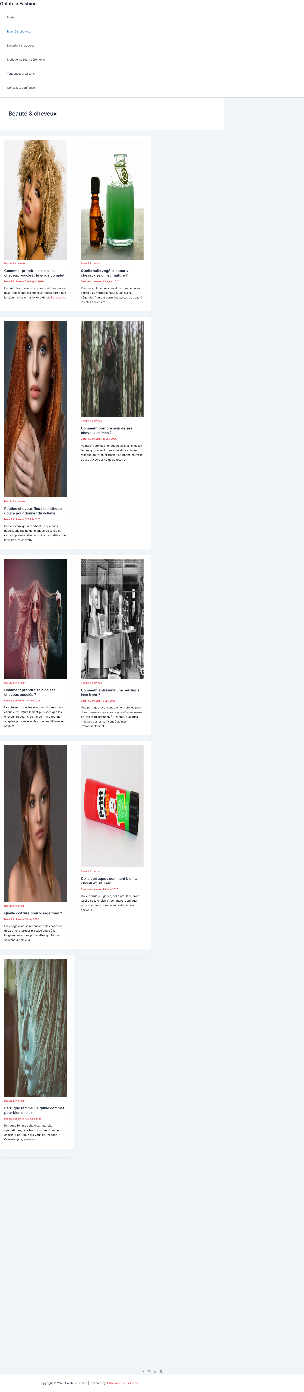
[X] (155, 1371)
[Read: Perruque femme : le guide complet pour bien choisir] (35, 1096)
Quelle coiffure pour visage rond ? (33, 913)
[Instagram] (149, 1371)
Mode (11, 17)
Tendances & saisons (21, 73)
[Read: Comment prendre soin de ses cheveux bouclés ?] (35, 677)
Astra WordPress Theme (123, 1383)
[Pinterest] (161, 1371)
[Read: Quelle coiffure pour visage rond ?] (35, 901)
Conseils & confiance (21, 87)
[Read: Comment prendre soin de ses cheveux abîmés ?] (112, 416)
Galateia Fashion (18, 3)
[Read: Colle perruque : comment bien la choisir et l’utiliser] (112, 866)
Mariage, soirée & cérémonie (26, 59)
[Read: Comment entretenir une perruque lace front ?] (112, 678)
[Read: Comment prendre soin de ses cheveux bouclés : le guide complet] (35, 258)
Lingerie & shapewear (21, 45)
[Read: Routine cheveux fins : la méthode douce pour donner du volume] (35, 496)
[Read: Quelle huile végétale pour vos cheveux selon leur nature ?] (112, 258)
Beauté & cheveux (19, 31)
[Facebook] (143, 1371)
